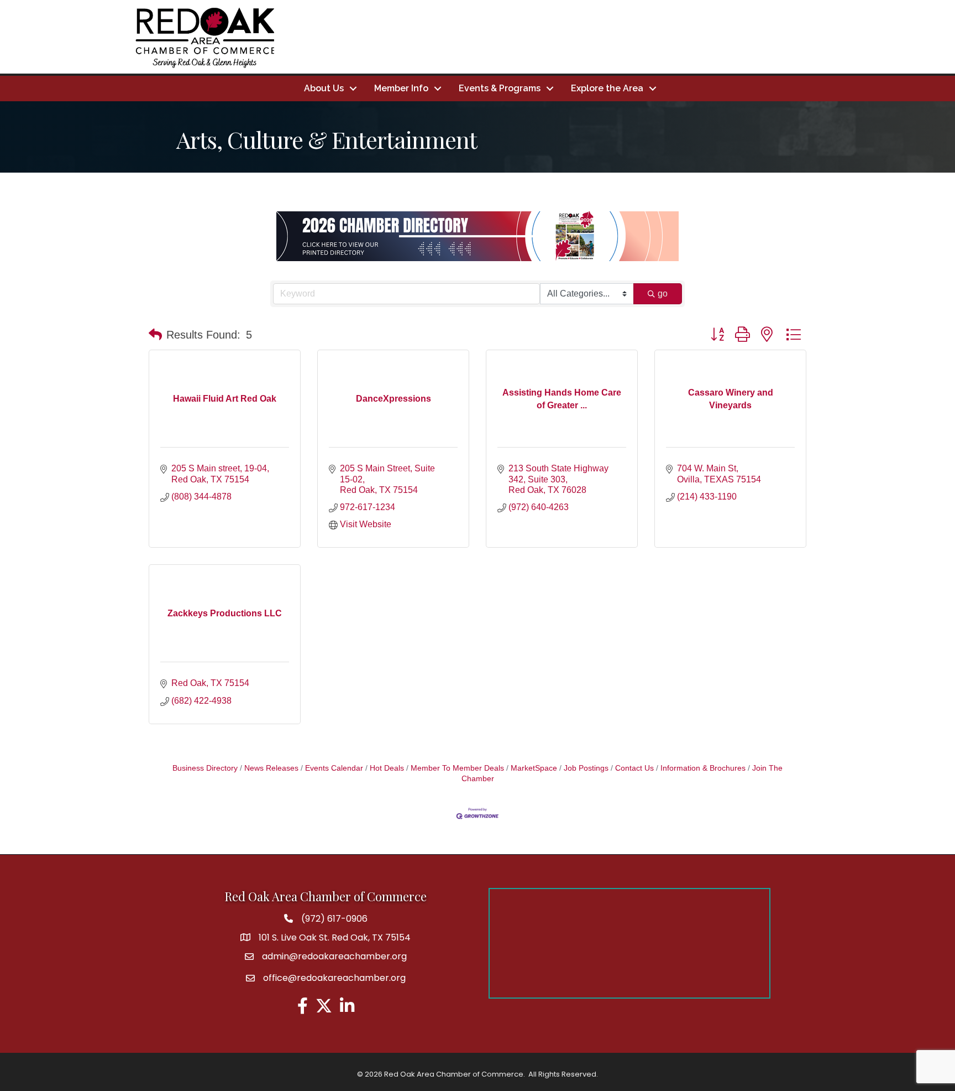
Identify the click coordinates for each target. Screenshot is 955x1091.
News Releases (271, 768)
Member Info (401, 88)
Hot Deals (387, 768)
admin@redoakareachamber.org (334, 956)
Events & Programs (500, 88)
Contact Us (634, 768)
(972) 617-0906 (334, 918)
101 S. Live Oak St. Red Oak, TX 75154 (335, 937)
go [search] (663, 293)
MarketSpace (534, 768)
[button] (155, 335)
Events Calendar (334, 768)
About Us (324, 88)
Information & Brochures (703, 768)
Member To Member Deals (457, 768)
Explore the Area (607, 88)
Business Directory (205, 768)
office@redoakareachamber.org (334, 977)
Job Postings (586, 768)
